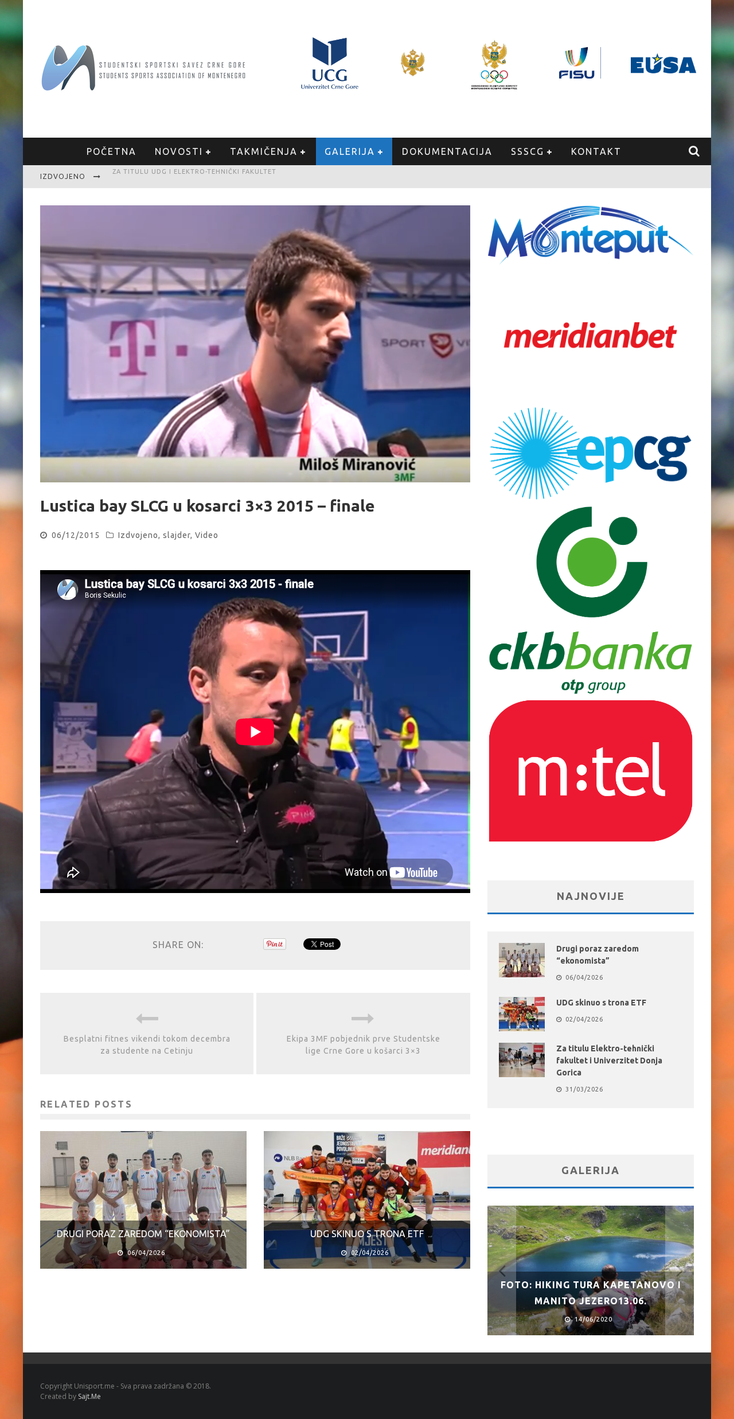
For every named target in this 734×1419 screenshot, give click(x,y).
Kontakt (596, 151)
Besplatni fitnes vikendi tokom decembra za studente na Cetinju (147, 1044)
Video (206, 535)
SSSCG (527, 151)
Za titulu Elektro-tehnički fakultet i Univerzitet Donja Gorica (609, 1060)
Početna (111, 151)
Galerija (350, 151)
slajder (176, 535)
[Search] (694, 151)
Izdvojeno (138, 535)
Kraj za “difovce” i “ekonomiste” (176, 177)
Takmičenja (264, 151)
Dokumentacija (447, 151)
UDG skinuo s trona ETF (367, 1234)
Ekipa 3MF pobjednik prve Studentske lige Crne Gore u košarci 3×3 (363, 1044)
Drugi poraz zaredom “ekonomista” (143, 1234)
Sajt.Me (89, 1396)
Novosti (179, 151)
